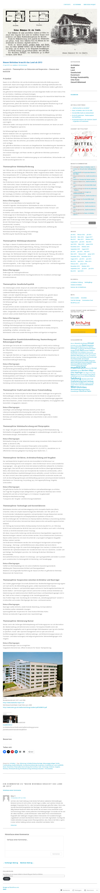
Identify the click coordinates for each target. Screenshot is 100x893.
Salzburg (76, 378)
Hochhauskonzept (92, 357)
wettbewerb (89, 384)
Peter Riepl (92, 372)
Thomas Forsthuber (89, 383)
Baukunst (73, 347)
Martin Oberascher (81, 365)
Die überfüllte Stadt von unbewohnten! (83, 113)
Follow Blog (8, 871)
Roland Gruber (81, 376)
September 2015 (75, 249)
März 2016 (81, 244)
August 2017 (89, 237)
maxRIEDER (60, 765)
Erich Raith (79, 350)
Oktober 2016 (89, 239)
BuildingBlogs (88, 282)
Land (55, 765)
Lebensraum (74, 363)
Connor (75, 169)
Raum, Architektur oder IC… (88, 167)
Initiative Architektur (76, 284)
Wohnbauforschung (25, 768)
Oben (4, 889)
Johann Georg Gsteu (83, 362)
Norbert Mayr (87, 370)
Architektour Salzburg (77, 282)
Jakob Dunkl (74, 362)
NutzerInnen (10, 767)
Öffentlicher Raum (85, 391)
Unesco (77, 384)
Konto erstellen (75, 298)
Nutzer (4, 767)
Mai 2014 (73, 261)
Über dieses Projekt (90, 4)
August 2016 (74, 242)
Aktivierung (23, 763)
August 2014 (74, 259)
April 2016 (73, 244)
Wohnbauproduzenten (38, 768)
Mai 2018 (73, 237)
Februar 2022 (81, 234)
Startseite (67, 4)
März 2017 (81, 239)
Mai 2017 (73, 239)
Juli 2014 (81, 259)
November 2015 (75, 246)
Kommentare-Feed (87, 300)
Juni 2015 (79, 251)
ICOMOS (85, 361)
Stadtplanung (77, 381)
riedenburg (74, 376)
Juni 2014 (88, 259)
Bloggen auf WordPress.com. (11, 887)
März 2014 (88, 261)
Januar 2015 (91, 254)
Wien (74, 387)
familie (57, 763)
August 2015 (85, 249)
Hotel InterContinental (80, 360)
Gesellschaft (81, 353)
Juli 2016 (81, 242)
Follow (6, 879)
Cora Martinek (81, 348)
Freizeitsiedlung (7, 765)
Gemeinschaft (89, 352)
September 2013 (75, 268)
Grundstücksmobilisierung (30, 765)
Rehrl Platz (77, 374)
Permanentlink (49, 768)
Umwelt (72, 384)
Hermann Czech (75, 357)
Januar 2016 (89, 244)
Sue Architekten (79, 383)
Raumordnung (25, 767)
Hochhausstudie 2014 (78, 359)
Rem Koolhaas (34, 767)
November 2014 (86, 256)
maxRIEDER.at (7, 725)
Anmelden (84, 298)
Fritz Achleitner (82, 352)
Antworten (14, 825)
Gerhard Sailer (74, 353)
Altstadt (91, 343)
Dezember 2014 (75, 256)
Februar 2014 (74, 264)
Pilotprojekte (17, 767)
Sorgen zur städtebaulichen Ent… (82, 192)
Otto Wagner (86, 372)
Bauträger (39, 763)
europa (86, 350)
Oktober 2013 (85, 266)
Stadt (39, 767)
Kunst (90, 362)
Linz (82, 363)
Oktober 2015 (85, 246)
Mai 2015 (86, 251)
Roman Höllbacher (90, 376)
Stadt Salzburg (88, 381)
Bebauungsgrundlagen (49, 763)
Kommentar (56, 854)
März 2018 (81, 237)
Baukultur (90, 345)
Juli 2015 (73, 251)
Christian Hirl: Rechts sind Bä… (87, 179)
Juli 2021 (89, 234)
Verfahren (51, 767)
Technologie (45, 767)
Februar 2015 (82, 254)
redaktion (15, 65)
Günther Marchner (77, 355)
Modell (79, 370)
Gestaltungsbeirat (88, 353)
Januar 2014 (83, 264)
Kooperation (41, 765)
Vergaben (57, 767)
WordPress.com (75, 302)
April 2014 (80, 261)
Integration (92, 360)
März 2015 (74, 254)
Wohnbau (5, 768)
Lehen (78, 363)
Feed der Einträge (75, 300)
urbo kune (82, 384)
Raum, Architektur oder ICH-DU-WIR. (82, 110)
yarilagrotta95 (77, 172)
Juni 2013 (91, 268)
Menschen (88, 368)
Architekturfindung (32, 763)
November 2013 (75, 266)
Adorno (72, 343)
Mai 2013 (73, 271)
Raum (73, 374)
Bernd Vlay (79, 347)
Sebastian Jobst (85, 379)
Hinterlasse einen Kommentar (12, 790)
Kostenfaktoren (49, 765)
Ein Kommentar (23, 65)
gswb (94, 353)
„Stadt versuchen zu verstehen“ (80, 108)
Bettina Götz (85, 347)
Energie (73, 350)
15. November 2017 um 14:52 (18, 798)
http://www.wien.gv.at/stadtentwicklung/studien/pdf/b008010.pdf (25, 707)
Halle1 (84, 355)
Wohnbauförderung (14, 768)
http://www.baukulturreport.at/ (13, 702)
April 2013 (80, 271)
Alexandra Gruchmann (81, 343)
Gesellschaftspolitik (17, 765)
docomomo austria (90, 348)
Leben (94, 362)
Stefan (75, 179)
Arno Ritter (79, 345)
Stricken (73, 383)
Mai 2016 (88, 242)
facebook (74, 94)
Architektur (13, 763)
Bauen (84, 345)
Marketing (85, 363)
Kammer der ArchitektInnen (78, 287)
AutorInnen (77, 4)
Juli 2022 (73, 234)
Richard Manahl (91, 374)
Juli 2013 (84, 268)
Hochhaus (83, 357)
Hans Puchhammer (91, 355)
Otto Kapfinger (77, 373)
